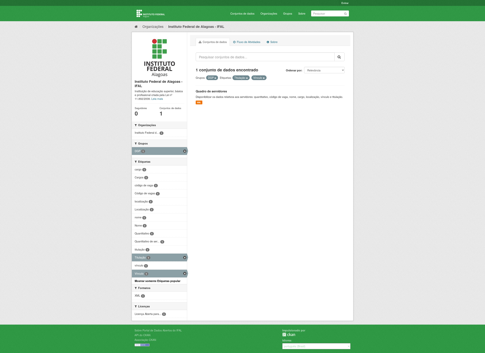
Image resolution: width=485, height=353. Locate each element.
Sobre (301, 13)
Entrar (345, 3)
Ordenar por (293, 70)
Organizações (268, 13)
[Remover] (215, 77)
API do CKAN (142, 335)
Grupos (287, 13)
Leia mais (157, 99)
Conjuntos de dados (242, 13)
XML (199, 102)
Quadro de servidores (211, 91)
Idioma (286, 340)
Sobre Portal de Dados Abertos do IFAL (158, 330)
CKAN (288, 335)
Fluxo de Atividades (248, 42)
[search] (339, 56)
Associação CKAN (145, 340)
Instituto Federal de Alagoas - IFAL (196, 26)
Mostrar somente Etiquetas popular (157, 281)
